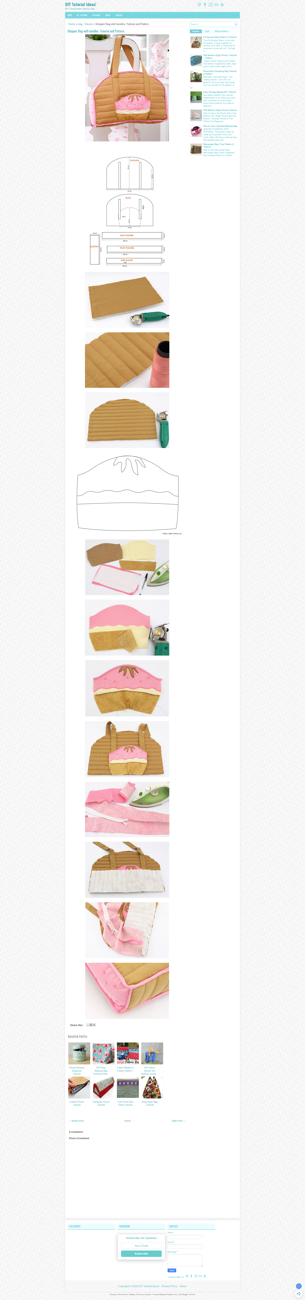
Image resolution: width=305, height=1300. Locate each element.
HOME (70, 15)
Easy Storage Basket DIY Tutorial (219, 92)
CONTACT (119, 15)
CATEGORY (96, 15)
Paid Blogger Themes (187, 1294)
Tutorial (88, 24)
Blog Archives (221, 31)
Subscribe (141, 1253)
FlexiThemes (123, 1294)
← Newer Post (76, 1120)
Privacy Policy (169, 1286)
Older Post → (179, 1120)
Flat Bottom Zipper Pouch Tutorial (220, 110)
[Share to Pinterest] (94, 1024)
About (183, 1286)
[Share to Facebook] (91, 1024)
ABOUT (108, 15)
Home (71, 24)
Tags (207, 31)
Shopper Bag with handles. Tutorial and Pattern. (96, 31)
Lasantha (147, 1294)
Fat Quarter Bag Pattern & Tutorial (220, 37)
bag (80, 24)
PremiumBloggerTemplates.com (165, 1294)
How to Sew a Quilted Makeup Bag (220, 126)
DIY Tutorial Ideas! (80, 4)
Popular (195, 31)
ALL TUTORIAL (82, 15)
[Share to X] (88, 1024)
